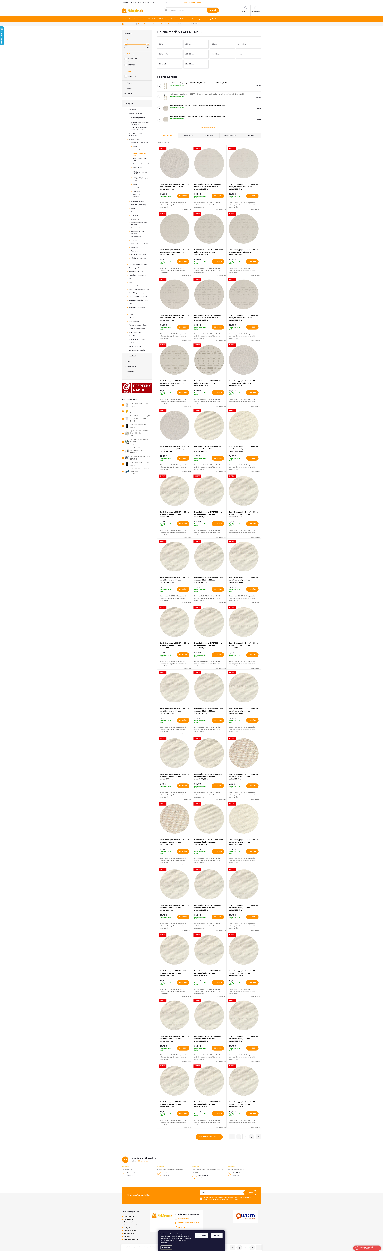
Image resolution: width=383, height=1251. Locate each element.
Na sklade (132, 59)
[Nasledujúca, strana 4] (251, 1136)
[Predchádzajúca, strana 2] (238, 1136)
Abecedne (250, 135)
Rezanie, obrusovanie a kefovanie (138, 232)
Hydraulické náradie (135, 346)
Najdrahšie (209, 135)
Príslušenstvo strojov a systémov (140, 173)
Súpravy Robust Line (137, 201)
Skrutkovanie (135, 219)
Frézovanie (134, 251)
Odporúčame (167, 135)
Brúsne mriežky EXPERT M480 (140, 154)
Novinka (131, 62)
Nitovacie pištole (134, 322)
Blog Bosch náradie (130, 1231)
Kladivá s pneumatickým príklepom (139, 289)
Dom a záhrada (132, 356)
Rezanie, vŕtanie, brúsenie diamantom (139, 223)
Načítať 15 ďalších (207, 1137)
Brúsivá (135, 146)
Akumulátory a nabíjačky (138, 205)
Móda (128, 361)
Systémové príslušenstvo (138, 254)
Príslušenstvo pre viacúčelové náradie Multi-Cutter (141, 179)
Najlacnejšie (188, 135)
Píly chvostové (135, 240)
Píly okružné (134, 247)
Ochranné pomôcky (135, 268)
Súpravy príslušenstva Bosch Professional (140, 123)
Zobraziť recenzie (143, 1161)
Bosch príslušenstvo (135, 139)
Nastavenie (166, 1247)
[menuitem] (129, 19)
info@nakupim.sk (183, 1219)
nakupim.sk (181, 1227)
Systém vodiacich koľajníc (137, 329)
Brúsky (131, 282)
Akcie (128, 377)
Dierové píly (136, 191)
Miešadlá (131, 343)
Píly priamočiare (136, 237)
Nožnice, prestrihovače (136, 286)
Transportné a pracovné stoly (138, 325)
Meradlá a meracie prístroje (137, 275)
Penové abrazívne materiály (141, 164)
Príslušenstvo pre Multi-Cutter (140, 244)
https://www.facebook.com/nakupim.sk (188, 1223)
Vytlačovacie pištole (135, 332)
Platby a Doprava (129, 1228)
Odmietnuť (202, 1235)
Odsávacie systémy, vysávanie (138, 264)
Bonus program (129, 1234)
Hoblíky (131, 314)
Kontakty (127, 1236)
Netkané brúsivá (138, 167)
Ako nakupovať (139, 2)
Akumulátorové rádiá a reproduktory (136, 135)
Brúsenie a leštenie (136, 228)
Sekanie (133, 212)
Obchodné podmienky (131, 1225)
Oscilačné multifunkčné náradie (138, 300)
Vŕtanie (133, 208)
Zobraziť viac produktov (208, 127)
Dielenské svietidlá (134, 336)
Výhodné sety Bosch (135, 114)
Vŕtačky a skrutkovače (136, 271)
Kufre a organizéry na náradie (138, 296)
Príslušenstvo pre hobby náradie (138, 259)
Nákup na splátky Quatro (131, 1239)
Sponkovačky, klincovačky (137, 307)
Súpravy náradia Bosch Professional (138, 118)
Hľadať (212, 10)
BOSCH (131, 76)
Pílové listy (136, 188)
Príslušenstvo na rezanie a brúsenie (140, 196)
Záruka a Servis (151, 2)
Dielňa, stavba (131, 110)
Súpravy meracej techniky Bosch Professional (139, 128)
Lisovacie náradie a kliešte (137, 350)
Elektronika (130, 372)
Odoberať (250, 1193)
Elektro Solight (131, 366)
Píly (130, 279)
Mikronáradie (133, 318)
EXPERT (132, 65)
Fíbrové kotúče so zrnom (140, 150)
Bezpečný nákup (127, 2)
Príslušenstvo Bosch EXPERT (140, 143)
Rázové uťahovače (134, 311)
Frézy (130, 304)
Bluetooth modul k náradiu (137, 339)
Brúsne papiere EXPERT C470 (140, 159)
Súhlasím (216, 1235)
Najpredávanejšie (230, 135)
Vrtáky (135, 184)
